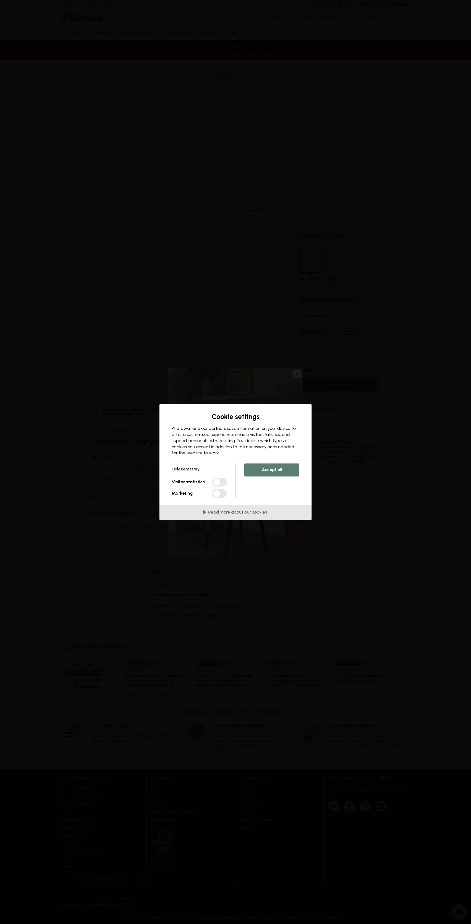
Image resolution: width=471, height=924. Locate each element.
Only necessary (186, 469)
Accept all (272, 469)
